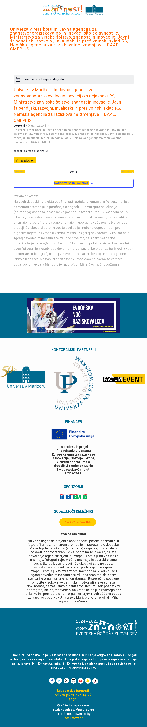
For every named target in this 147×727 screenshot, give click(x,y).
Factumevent (72, 718)
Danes (73, 171)
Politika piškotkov (67, 695)
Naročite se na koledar (71, 183)
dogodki (19, 125)
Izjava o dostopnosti (73, 690)
